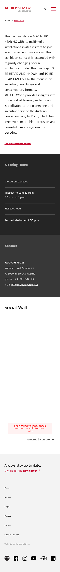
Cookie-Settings (11, 535)
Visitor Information (17, 143)
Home (7, 21)
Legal (7, 507)
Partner (7, 525)
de (45, 9)
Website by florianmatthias (17, 544)
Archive (7, 497)
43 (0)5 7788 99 (24, 279)
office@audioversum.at (24, 285)
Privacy (7, 516)
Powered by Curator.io (40, 439)
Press (7, 488)
